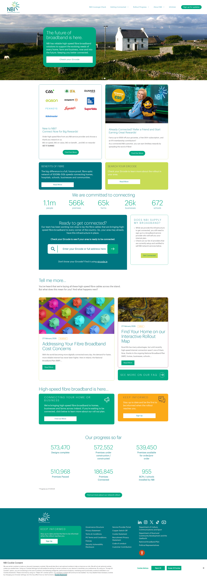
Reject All (158, 568)
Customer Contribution (122, 547)
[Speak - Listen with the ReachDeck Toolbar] (142, 553)
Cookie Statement (119, 534)
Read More (57, 185)
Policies (89, 541)
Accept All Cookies (174, 568)
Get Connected (149, 255)
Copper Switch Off (119, 531)
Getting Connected (118, 7)
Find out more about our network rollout (103, 495)
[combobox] (83, 249)
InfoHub (172, 7)
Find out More (60, 419)
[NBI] (13, 7)
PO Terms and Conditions (96, 537)
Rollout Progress (140, 7)
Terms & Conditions (94, 534)
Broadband (63, 338)
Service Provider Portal (121, 527)
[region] (103, 47)
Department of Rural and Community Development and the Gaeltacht (153, 535)
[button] (102, 78)
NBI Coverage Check (97, 7)
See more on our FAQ (138, 375)
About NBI (158, 7)
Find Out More (71, 152)
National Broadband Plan (149, 542)
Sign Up (139, 416)
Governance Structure (95, 527)
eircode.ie (102, 262)
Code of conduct (119, 543)
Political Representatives (149, 545)
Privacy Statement (93, 531)
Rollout (141, 326)
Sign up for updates (191, 7)
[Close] (203, 568)
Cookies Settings (142, 568)
